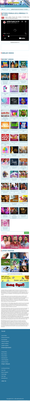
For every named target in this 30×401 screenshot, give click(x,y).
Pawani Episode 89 (5, 203)
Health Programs (5, 345)
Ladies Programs (5, 343)
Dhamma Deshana (5, 337)
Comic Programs (4, 359)
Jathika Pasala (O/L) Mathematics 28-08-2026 (5, 143)
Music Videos (4, 353)
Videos (8, 9)
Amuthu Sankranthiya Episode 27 (14, 216)
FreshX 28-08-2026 (14, 129)
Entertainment (4, 357)
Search (26, 232)
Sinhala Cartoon (4, 361)
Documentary (4, 339)
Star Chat (3, 370)
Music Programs (4, 372)
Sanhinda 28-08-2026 (23, 142)
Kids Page (3, 376)
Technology (3, 374)
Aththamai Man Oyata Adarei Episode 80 (5, 82)
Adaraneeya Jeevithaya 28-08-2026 (5, 119)
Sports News (4, 335)
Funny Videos (4, 355)
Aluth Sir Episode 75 (14, 105)
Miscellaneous (4, 378)
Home (4, 9)
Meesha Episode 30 (14, 93)
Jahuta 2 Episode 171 (14, 81)
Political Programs (5, 341)
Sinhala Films (4, 351)
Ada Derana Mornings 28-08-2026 (23, 168)
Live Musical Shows (5, 368)
